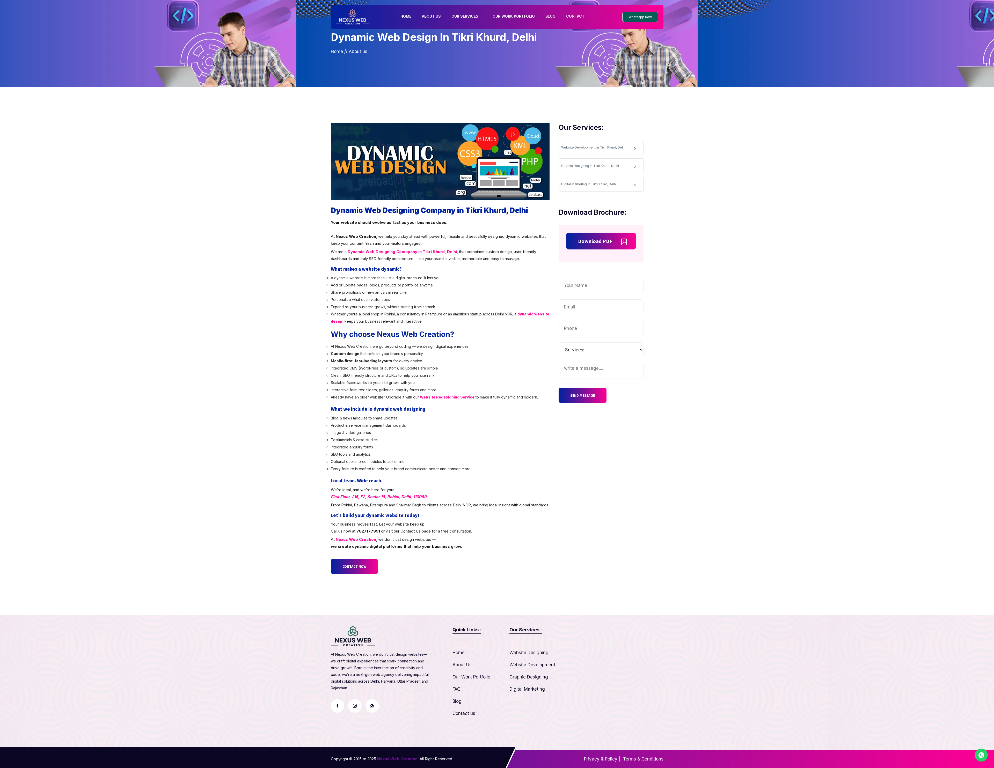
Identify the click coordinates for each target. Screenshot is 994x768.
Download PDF (595, 241)
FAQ (456, 689)
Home (337, 51)
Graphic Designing (528, 677)
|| (620, 759)
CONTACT (575, 16)
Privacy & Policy (600, 759)
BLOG (550, 16)
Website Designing (529, 652)
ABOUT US (431, 16)
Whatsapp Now (640, 16)
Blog (457, 701)
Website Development (532, 664)
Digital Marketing (527, 689)
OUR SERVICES (464, 16)
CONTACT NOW (354, 566)
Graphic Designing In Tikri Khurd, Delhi (590, 166)
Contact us (463, 713)
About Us (462, 664)
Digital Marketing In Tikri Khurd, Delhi (589, 184)
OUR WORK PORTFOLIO (514, 16)
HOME (405, 16)
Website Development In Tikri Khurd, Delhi (593, 147)
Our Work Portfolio (471, 677)
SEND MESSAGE (582, 395)
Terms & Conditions (643, 759)
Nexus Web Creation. (398, 758)
